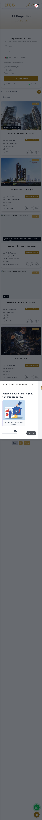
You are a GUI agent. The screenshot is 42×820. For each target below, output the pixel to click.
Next (30, 433)
